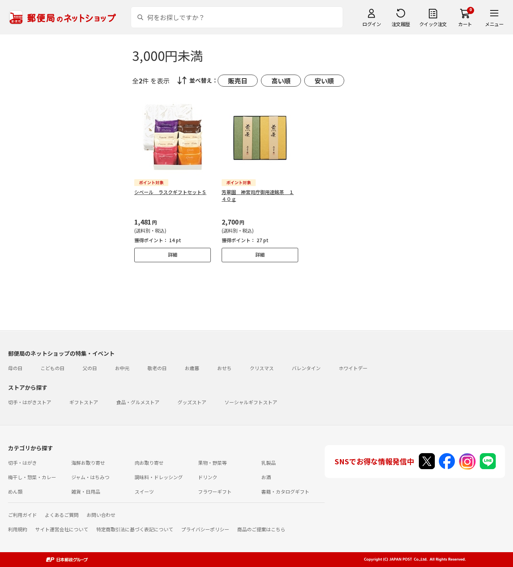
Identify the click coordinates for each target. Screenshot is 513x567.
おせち (224, 367)
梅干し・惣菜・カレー (32, 477)
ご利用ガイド (22, 514)
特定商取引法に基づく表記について (134, 529)
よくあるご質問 (62, 514)
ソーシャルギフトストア (250, 402)
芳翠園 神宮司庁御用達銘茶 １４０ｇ (258, 195)
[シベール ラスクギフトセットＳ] (172, 137)
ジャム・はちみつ (90, 477)
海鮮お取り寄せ (88, 462)
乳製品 (268, 462)
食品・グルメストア (138, 402)
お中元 (122, 367)
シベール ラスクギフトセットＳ (170, 191)
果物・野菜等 (212, 462)
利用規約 (17, 529)
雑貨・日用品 (85, 491)
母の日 (15, 367)
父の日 (90, 367)
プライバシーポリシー (205, 529)
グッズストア (192, 402)
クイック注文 (433, 23)
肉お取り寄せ (149, 462)
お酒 (266, 477)
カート (465, 23)
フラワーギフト (215, 491)
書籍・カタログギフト (285, 491)
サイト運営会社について (61, 529)
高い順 (281, 80)
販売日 (237, 80)
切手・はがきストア (29, 402)
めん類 (15, 491)
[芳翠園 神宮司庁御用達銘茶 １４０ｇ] (260, 137)
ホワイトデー (353, 367)
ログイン (371, 23)
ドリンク (207, 477)
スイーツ (144, 491)
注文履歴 (401, 23)
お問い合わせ (101, 514)
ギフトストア (83, 402)
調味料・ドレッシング (159, 477)
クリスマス (262, 367)
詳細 (173, 254)
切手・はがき (22, 462)
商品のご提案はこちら (261, 529)
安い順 (324, 80)
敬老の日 (157, 367)
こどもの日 (52, 367)
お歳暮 (192, 367)
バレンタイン (306, 367)
